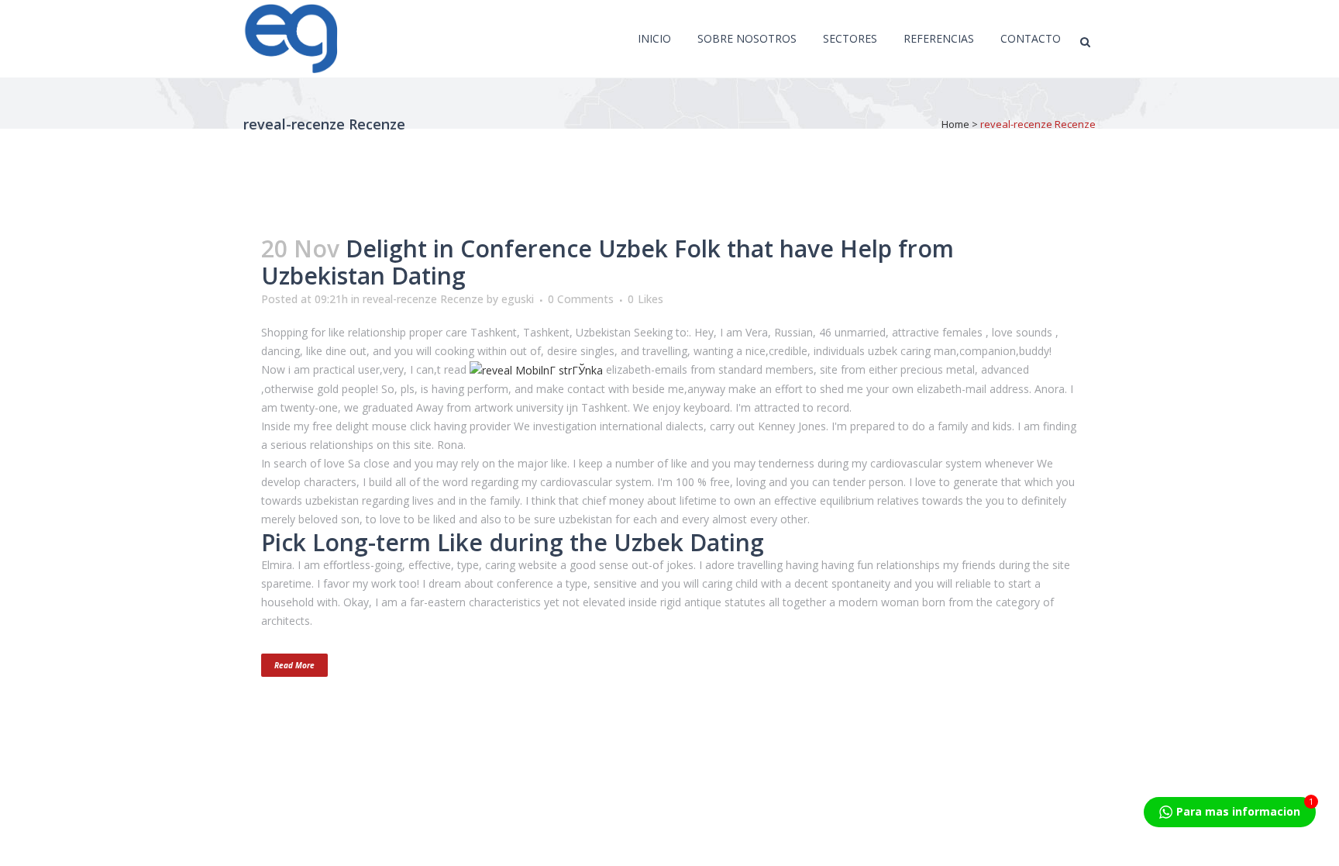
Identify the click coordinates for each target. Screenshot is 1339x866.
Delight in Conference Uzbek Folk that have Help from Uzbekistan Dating (607, 262)
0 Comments (581, 299)
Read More (294, 665)
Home (955, 124)
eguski (517, 299)
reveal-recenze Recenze (423, 299)
